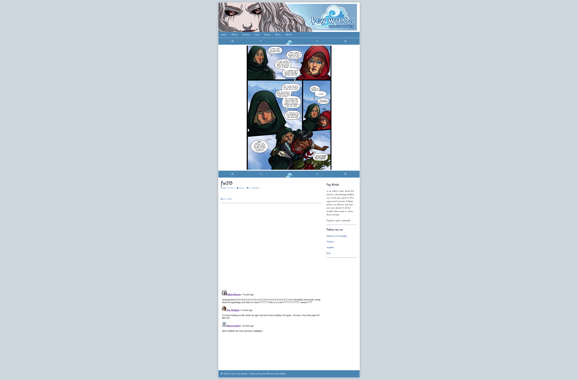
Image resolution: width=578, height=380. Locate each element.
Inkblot (282, 373)
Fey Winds (227, 199)
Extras (267, 34)
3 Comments (254, 188)
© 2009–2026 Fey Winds (234, 373)
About (234, 34)
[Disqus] (271, 246)
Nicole (241, 188)
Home (224, 34)
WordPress (268, 373)
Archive (246, 34)
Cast (257, 34)
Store (278, 34)
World (288, 34)
